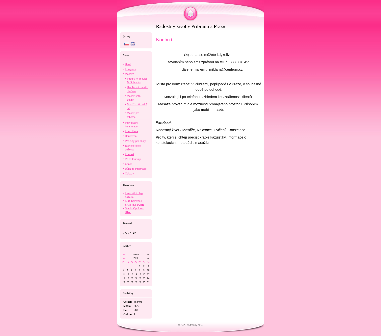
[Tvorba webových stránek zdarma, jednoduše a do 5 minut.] (202, 325)
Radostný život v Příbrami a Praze (190, 26)
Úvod (128, 64)
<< (123, 254)
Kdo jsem (130, 69)
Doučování (131, 136)
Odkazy (129, 173)
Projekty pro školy (135, 141)
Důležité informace (135, 168)
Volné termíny (133, 159)
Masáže (129, 73)
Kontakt (129, 154)
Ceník (128, 164)
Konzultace (131, 131)
